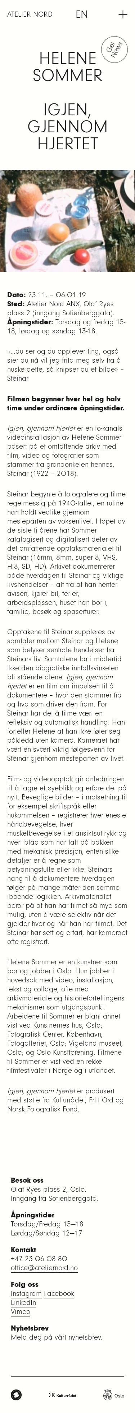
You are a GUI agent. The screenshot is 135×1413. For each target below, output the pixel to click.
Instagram (26, 1293)
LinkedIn (23, 1302)
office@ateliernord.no (44, 1268)
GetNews (115, 49)
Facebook (59, 1293)
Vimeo (20, 1311)
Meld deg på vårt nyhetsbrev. (57, 1337)
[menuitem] (81, 14)
